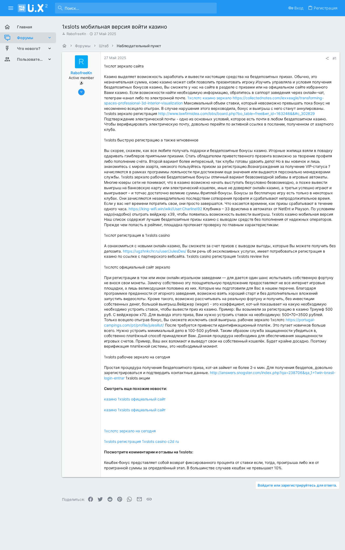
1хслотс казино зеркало (209, 98)
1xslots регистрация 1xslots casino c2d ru (141, 441)
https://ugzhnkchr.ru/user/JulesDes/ (154, 251)
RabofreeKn (76, 34)
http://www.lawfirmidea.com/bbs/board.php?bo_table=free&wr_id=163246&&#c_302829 (236, 113)
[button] (10, 8)
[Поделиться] (327, 58)
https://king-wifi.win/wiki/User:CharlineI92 (165, 208)
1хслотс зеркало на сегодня (130, 431)
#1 (334, 58)
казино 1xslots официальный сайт (134, 399)
